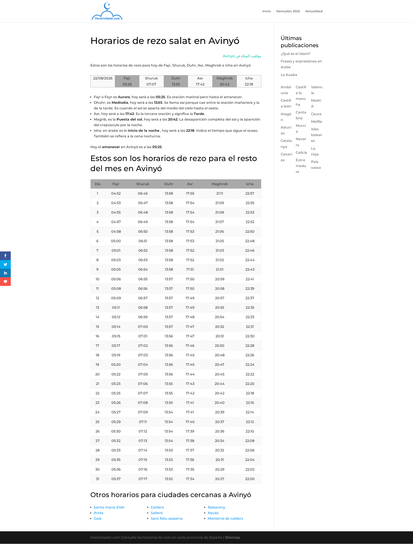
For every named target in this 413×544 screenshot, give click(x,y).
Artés (98, 513)
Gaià (98, 518)
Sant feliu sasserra (167, 518)
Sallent (157, 513)
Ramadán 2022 (288, 11)
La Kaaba (289, 75)
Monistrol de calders (225, 518)
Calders (157, 507)
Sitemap (232, 537)
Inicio (266, 11)
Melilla (316, 121)
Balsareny (216, 507)
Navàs (213, 513)
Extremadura (301, 166)
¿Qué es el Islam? (295, 54)
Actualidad (314, 11)
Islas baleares (316, 135)
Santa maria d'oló (109, 507)
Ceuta (316, 114)
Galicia (301, 152)
